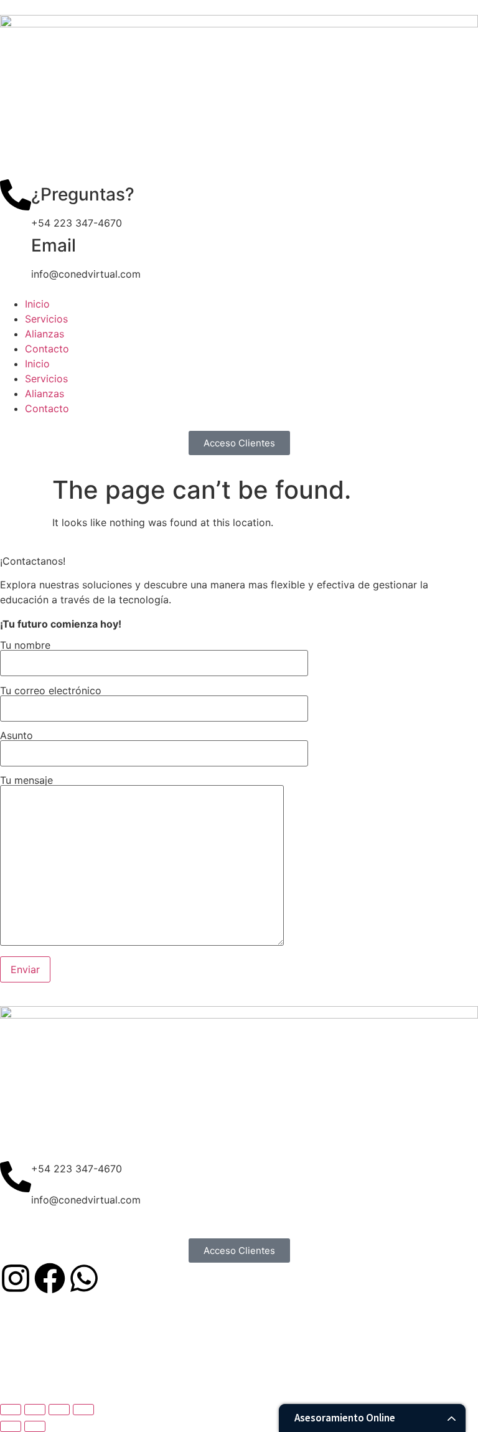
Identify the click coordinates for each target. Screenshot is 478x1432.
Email (53, 245)
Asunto (16, 736)
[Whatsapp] (84, 1278)
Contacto (47, 348)
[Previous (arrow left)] (10, 1426)
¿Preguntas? (82, 194)
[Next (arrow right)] (34, 1426)
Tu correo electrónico (50, 691)
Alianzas (44, 333)
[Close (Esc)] (83, 1409)
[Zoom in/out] (10, 1409)
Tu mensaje (26, 780)
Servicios (46, 319)
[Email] (15, 245)
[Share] (59, 1409)
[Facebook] (49, 1278)
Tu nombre (25, 645)
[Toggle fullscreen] (34, 1409)
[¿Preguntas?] (15, 194)
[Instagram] (15, 1278)
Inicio (37, 304)
